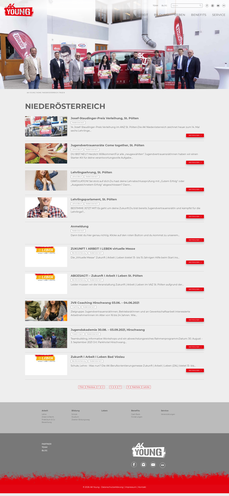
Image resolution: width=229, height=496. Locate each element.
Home (38, 93)
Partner (46, 444)
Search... (175, 6)
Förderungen (136, 417)
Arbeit (142, 15)
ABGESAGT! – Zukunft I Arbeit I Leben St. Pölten (107, 275)
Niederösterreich (50, 93)
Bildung (161, 15)
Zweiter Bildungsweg (81, 420)
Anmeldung (80, 226)
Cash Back (135, 414)
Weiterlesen (194, 135)
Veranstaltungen (168, 414)
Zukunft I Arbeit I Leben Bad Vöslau (98, 357)
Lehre (44, 414)
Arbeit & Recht (48, 417)
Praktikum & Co (48, 420)
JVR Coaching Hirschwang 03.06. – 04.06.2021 (105, 302)
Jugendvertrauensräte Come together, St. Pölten (107, 145)
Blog (44, 450)
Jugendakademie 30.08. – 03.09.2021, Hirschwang (108, 330)
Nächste (136, 387)
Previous (91, 387)
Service (218, 15)
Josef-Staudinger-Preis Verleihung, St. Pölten (105, 118)
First (82, 387)
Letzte (146, 387)
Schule (74, 414)
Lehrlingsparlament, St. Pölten (94, 199)
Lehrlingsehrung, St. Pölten (91, 172)
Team (44, 447)
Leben (180, 15)
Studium (75, 417)
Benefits (198, 15)
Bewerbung (47, 422)
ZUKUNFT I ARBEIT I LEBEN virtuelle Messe (103, 248)
